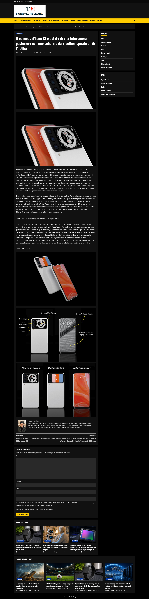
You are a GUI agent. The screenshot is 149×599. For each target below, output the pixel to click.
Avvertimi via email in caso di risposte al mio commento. (34, 506)
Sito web (18, 496)
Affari (45, 21)
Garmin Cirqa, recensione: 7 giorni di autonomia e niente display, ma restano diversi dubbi (28, 547)
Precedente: (35, 438)
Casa (15, 21)
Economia (109, 579)
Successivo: (76, 438)
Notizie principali (25, 21)
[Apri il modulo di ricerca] (134, 20)
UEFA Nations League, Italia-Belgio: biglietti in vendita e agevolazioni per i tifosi (59, 585)
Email (18, 489)
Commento (20, 456)
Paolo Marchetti (22, 53)
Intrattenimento (82, 21)
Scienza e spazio (54, 21)
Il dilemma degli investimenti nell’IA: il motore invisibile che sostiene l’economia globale (118, 586)
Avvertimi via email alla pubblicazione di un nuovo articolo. (36, 509)
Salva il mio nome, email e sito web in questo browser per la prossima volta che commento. (47, 502)
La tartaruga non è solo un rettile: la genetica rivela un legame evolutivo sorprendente (27, 586)
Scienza (20, 579)
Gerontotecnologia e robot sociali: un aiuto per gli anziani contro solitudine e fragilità (55, 547)
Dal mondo (36, 21)
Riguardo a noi (105, 80)
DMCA (103, 87)
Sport (73, 21)
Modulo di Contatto (96, 21)
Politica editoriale (106, 90)
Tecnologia (65, 21)
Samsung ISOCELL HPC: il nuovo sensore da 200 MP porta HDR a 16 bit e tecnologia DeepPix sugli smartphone (83, 547)
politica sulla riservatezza (108, 94)
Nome (18, 482)
